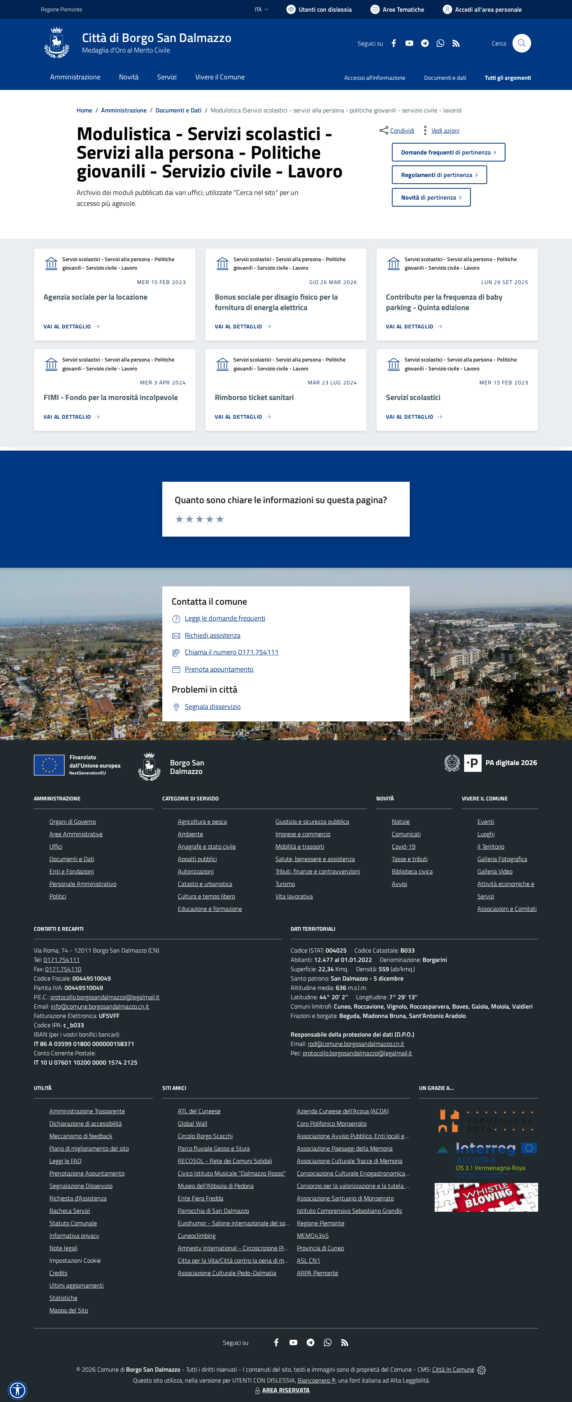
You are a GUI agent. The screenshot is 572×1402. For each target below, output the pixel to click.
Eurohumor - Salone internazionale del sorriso (237, 1223)
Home (84, 110)
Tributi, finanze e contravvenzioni (317, 871)
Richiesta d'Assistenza (78, 1198)
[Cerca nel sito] (521, 43)
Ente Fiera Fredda (200, 1198)
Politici (57, 896)
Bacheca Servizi (69, 1210)
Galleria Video (494, 871)
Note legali (63, 1248)
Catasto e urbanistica (205, 883)
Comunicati (406, 834)
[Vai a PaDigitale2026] (490, 762)
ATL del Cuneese (199, 1111)
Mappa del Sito (68, 1310)
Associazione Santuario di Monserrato (345, 1198)
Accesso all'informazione (374, 77)
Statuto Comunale (73, 1223)
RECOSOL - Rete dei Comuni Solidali (225, 1160)
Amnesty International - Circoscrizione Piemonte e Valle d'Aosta (261, 1248)
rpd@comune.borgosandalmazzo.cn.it (356, 1043)
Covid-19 (404, 846)
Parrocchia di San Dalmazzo (213, 1210)
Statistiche (63, 1297)
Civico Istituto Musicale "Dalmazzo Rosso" (232, 1173)
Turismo (285, 883)
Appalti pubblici (197, 858)
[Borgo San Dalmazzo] (57, 43)
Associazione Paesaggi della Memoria (345, 1148)
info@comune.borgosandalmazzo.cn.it (100, 1006)
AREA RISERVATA (286, 1390)
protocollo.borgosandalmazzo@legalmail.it (105, 997)
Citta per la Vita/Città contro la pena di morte (236, 1260)
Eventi (485, 821)
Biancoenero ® (316, 1380)
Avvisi (399, 883)
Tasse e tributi (410, 858)
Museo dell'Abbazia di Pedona (216, 1185)
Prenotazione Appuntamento (87, 1173)
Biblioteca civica (412, 871)
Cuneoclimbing (197, 1235)
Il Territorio (490, 846)
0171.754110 (63, 969)
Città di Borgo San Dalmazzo (157, 37)
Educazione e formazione (210, 908)
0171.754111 (62, 959)
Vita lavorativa (294, 896)
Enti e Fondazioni (71, 871)
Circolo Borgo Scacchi (205, 1136)
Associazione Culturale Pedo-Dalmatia (227, 1272)
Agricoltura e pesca (202, 821)
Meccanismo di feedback (80, 1136)
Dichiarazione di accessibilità (85, 1123)
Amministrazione (124, 110)
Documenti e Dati (179, 110)
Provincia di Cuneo (320, 1248)
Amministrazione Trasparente (87, 1111)
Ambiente (190, 834)
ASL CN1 (308, 1260)
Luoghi (486, 834)
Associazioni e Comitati (507, 908)
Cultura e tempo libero (206, 896)
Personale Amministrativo (82, 883)
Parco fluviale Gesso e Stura (214, 1148)
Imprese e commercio (302, 834)
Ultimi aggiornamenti (76, 1285)
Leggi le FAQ (65, 1160)
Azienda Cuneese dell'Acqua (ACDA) (343, 1111)
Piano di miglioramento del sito (89, 1148)
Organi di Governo (72, 821)
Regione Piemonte (61, 9)
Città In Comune (453, 1369)
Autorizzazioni (196, 871)
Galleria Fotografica (502, 858)
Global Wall (192, 1123)
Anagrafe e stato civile (207, 846)
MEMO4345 (313, 1235)
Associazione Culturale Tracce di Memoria (349, 1160)
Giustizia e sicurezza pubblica (312, 821)
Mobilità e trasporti (299, 846)
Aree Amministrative (76, 834)
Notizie (401, 821)
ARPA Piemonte (317, 1272)
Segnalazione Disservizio (80, 1185)
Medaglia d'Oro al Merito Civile (126, 50)
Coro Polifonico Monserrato (332, 1123)
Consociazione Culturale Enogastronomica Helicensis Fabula (374, 1173)
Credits (58, 1272)
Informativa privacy (74, 1235)
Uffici (55, 846)
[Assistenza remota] (481, 1369)
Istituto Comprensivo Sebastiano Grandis (349, 1210)
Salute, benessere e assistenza (315, 858)
